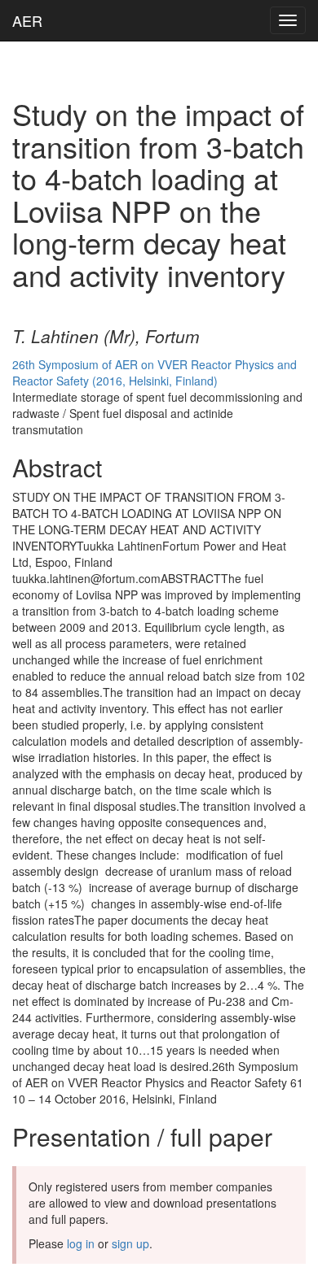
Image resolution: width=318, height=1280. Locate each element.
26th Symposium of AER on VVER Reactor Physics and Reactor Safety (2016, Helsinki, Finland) (154, 372)
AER (27, 20)
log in (81, 1243)
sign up (130, 1243)
